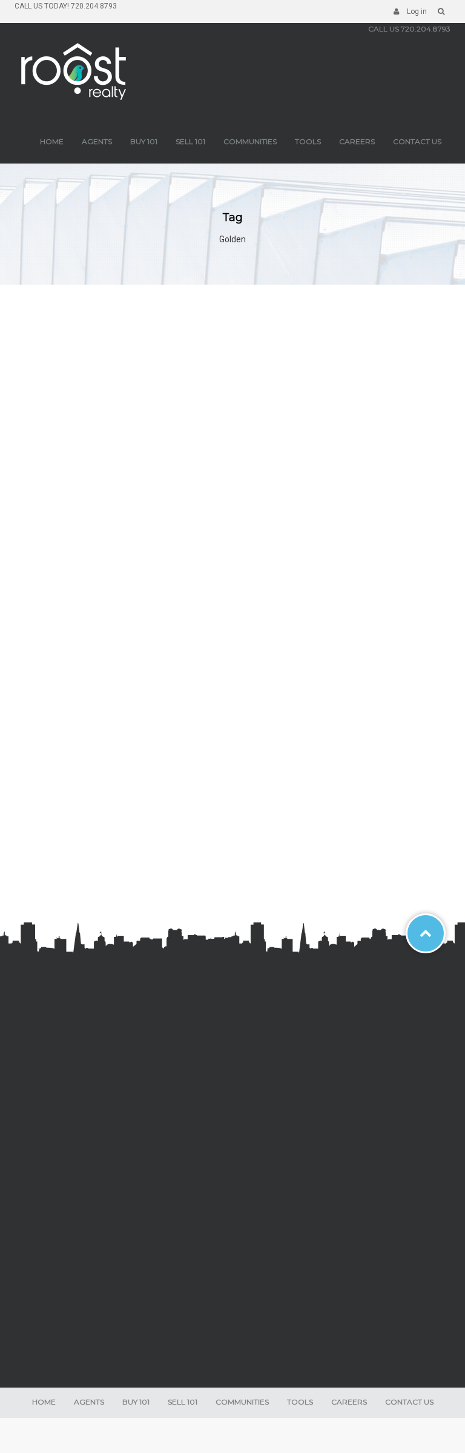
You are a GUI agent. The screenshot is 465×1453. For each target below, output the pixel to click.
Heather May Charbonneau (119, 852)
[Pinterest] (103, 1288)
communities (250, 141)
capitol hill (44, 1191)
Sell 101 (190, 141)
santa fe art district (59, 1163)
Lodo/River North (55, 1204)
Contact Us (417, 141)
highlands (43, 1177)
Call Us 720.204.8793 (409, 28)
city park (40, 1123)
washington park (54, 1109)
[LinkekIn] (83, 1288)
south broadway (53, 1095)
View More (66, 808)
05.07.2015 (200, 872)
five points (44, 1150)
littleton (39, 1054)
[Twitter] (45, 1288)
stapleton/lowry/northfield (70, 1081)
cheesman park (53, 1136)
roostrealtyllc (66, 872)
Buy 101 (143, 141)
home (52, 141)
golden (38, 1068)
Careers (357, 141)
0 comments (135, 872)
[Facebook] (26, 1288)
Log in (416, 11)
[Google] (64, 1288)
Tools (308, 141)
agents (97, 141)
